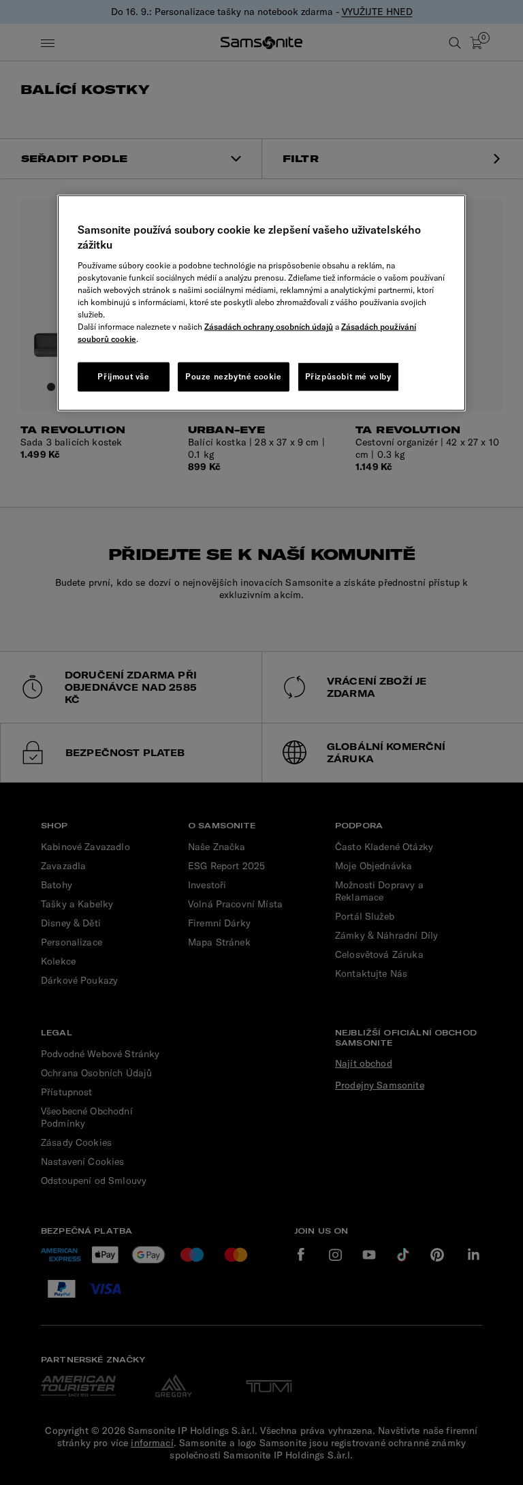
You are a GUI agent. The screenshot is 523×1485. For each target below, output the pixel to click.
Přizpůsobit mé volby (348, 376)
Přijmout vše (123, 376)
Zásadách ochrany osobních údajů (268, 326)
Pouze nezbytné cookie (233, 376)
